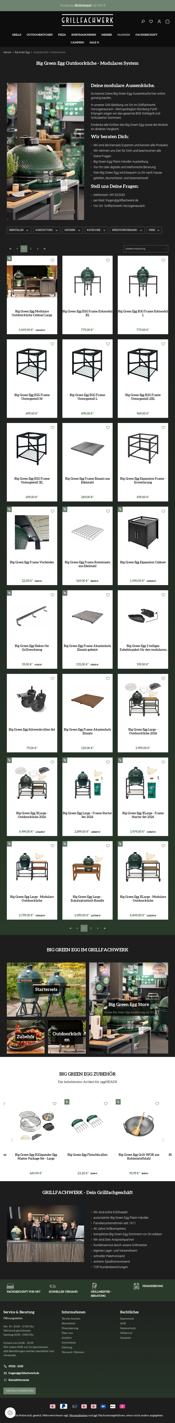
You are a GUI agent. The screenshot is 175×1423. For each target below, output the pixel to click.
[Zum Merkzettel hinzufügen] (52, 260)
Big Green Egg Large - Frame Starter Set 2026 (87, 815)
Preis (152, 230)
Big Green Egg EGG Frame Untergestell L (87, 397)
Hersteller (16, 230)
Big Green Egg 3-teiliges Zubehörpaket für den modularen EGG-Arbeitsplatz (143, 648)
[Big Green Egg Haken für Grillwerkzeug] (32, 616)
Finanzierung (70, 1328)
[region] (87, 1138)
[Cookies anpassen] (10, 1413)
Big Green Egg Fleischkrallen (87, 1154)
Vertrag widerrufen (19, 1391)
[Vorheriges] (12, 1138)
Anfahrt (67, 1337)
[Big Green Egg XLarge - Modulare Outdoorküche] (143, 867)
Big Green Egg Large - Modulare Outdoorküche (32, 898)
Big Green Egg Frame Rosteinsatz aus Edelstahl (87, 564)
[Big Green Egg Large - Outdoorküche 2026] (143, 699)
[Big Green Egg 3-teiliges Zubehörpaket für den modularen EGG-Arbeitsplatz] (143, 616)
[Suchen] (143, 21)
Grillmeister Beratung (82, 5)
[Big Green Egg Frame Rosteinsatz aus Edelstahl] (87, 532)
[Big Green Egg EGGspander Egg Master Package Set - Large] (36, 1124)
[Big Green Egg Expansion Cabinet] (143, 532)
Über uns (67, 1333)
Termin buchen (71, 1318)
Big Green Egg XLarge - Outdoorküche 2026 (32, 815)
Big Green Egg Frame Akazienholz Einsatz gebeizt (87, 648)
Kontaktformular (19, 1380)
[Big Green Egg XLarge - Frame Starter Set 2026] (143, 783)
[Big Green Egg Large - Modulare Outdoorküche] (32, 867)
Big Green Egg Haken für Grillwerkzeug (32, 648)
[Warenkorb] (167, 21)
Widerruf (126, 1333)
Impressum (127, 1318)
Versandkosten (78, 1415)
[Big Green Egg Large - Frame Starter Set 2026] (87, 783)
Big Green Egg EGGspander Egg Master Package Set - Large (36, 1156)
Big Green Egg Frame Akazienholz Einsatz (87, 731)
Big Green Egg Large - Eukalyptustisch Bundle (87, 898)
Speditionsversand (125, 230)
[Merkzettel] (151, 21)
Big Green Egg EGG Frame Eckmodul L (143, 313)
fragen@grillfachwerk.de (24, 1373)
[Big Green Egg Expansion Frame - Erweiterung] (143, 448)
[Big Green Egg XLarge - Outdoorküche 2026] (32, 783)
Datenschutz (128, 1328)
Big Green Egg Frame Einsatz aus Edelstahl (87, 480)
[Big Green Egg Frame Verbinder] (32, 532)
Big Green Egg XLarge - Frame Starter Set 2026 (143, 815)
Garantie (125, 1337)
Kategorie (94, 230)
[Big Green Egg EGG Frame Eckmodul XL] (87, 281)
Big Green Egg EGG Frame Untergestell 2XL (143, 397)
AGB (123, 1323)
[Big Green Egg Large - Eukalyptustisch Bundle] (87, 867)
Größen (70, 230)
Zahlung (67, 1347)
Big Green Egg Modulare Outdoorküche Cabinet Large (32, 313)
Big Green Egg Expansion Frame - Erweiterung (143, 480)
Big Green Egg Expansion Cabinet (143, 562)
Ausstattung (44, 230)
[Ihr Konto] (159, 21)
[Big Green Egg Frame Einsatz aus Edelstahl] (87, 448)
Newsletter (69, 1323)
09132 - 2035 (16, 1366)
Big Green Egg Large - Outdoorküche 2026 (143, 731)
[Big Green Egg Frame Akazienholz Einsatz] (87, 699)
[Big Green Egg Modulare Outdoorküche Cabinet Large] (32, 281)
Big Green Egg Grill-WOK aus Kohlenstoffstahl (139, 1156)
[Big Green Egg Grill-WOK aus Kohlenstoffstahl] (139, 1124)
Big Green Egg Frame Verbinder (32, 562)
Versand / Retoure (73, 1352)
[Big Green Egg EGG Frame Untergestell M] (32, 365)
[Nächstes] (163, 1138)
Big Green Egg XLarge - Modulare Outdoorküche (143, 898)
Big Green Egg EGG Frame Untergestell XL (32, 480)
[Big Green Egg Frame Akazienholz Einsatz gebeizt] (87, 616)
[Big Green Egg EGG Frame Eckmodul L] (143, 281)
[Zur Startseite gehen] (87, 20)
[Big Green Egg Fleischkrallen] (87, 1124)
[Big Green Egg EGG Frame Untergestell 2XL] (143, 365)
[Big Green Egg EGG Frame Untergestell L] (87, 365)
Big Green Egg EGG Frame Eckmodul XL (87, 313)
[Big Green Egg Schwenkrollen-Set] (32, 699)
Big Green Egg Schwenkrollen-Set (32, 729)
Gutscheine (69, 1342)
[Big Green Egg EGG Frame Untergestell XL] (32, 448)
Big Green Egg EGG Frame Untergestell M (32, 397)
